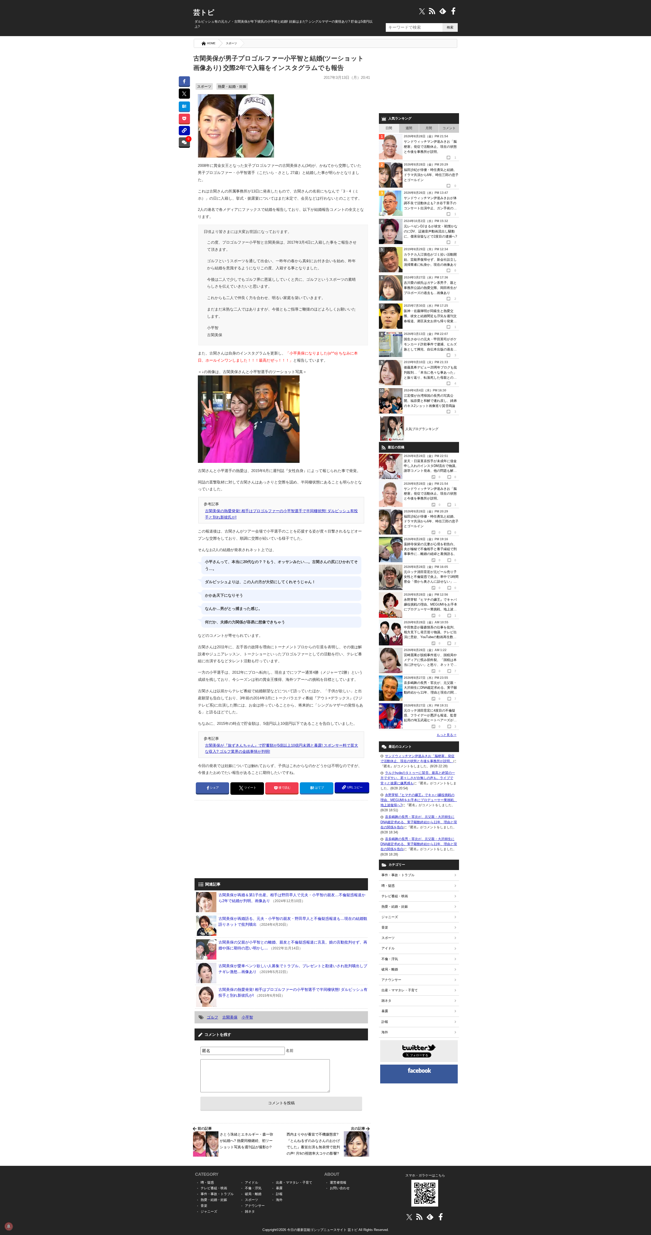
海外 (384, 1032)
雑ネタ (386, 1001)
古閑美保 (230, 1017)
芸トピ (203, 12)
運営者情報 (338, 1182)
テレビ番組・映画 (394, 896)
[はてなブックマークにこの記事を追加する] (184, 106)
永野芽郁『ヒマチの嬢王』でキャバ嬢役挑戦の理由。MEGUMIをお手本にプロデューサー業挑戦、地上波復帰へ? (418, 800)
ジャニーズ (389, 917)
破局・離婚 (389, 969)
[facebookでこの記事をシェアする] (184, 81)
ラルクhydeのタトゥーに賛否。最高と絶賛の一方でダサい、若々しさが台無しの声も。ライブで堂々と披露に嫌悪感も (417, 778)
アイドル (388, 948)
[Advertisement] (237, 839)
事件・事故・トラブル (398, 875)
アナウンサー (391, 980)
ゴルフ (212, 1017)
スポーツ (231, 43)
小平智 (247, 1017)
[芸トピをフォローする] (422, 11)
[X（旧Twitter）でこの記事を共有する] (184, 94)
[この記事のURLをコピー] (184, 130)
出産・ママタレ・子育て (399, 990)
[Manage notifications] (9, 1226)
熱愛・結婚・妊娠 (232, 86)
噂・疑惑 (388, 886)
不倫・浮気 (389, 959)
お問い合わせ (340, 1188)
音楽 (384, 927)
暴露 (384, 1011)
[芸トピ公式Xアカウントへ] (409, 1217)
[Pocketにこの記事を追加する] (184, 118)
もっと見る (446, 735)
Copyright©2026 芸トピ (325, 1230)
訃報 (384, 1022)
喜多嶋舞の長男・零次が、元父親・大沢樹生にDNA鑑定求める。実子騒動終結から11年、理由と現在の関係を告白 (418, 822)
